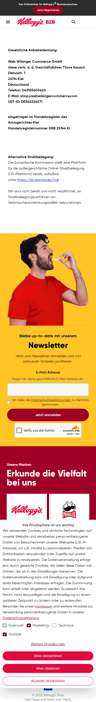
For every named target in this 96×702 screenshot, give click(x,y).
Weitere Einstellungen (48, 644)
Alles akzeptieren (48, 656)
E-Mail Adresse (48, 372)
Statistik (14, 634)
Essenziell (15, 625)
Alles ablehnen (48, 668)
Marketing (41, 625)
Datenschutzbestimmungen (51, 400)
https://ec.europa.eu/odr (38, 180)
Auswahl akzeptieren (48, 681)
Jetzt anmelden (48, 414)
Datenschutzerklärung (21, 618)
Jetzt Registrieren (48, 10)
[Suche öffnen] (73, 21)
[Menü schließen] (8, 21)
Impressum (43, 606)
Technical (65, 625)
